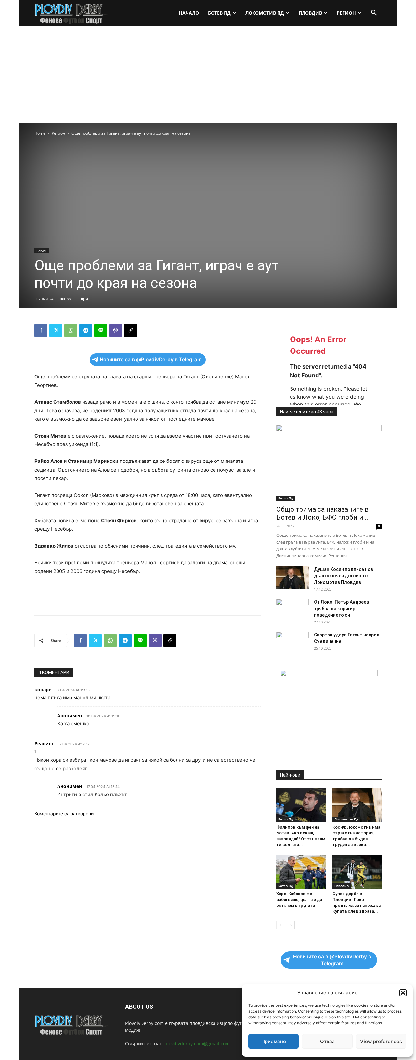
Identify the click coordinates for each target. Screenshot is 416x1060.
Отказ (327, 1041)
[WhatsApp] (70, 330)
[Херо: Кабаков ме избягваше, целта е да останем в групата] (301, 872)
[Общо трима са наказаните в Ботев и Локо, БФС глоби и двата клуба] (329, 463)
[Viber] (115, 330)
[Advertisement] (208, 74)
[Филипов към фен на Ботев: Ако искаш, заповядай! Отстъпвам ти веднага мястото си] (301, 805)
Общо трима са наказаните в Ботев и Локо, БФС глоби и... (322, 513)
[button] (403, 993)
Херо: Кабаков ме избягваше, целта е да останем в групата (299, 899)
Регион (346, 13)
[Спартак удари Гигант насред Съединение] (292, 643)
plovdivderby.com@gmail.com (197, 1044)
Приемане (273, 1041)
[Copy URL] (130, 330)
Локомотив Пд (264, 13)
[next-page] (291, 925)
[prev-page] (280, 925)
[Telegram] (85, 330)
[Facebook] (40, 330)
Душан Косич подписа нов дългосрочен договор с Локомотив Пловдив (343, 576)
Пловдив (310, 13)
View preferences (381, 1041)
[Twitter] (55, 330)
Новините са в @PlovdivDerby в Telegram (151, 359)
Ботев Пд (219, 13)
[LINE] (100, 330)
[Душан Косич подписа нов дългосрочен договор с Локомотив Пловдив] (292, 577)
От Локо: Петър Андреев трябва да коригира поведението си (341, 608)
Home (40, 133)
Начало (189, 13)
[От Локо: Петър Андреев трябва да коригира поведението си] (292, 610)
